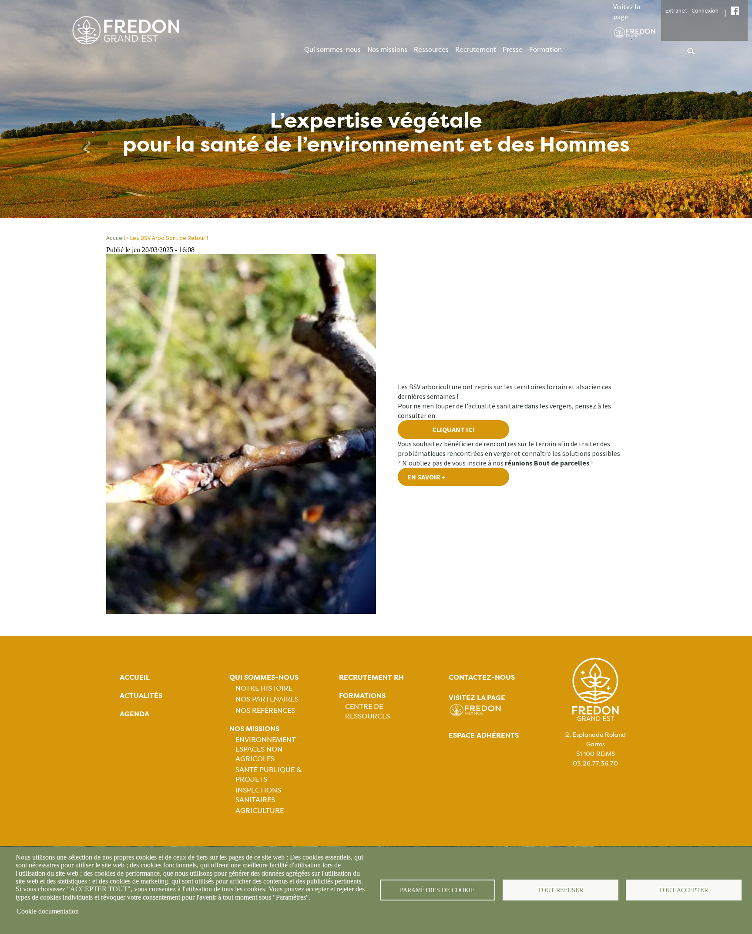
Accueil (115, 238)
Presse (513, 49)
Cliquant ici (453, 429)
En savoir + (426, 476)
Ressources (431, 49)
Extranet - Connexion (691, 10)
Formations (362, 695)
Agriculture (259, 810)
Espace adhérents (484, 735)
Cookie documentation (48, 911)
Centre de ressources (367, 711)
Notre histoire (263, 688)
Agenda (134, 713)
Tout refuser (560, 890)
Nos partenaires (267, 699)
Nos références (265, 710)
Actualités (141, 695)
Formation (545, 49)
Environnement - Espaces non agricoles (268, 749)
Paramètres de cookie (437, 890)
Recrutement (475, 49)
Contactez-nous (482, 677)
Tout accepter (683, 890)
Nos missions (387, 49)
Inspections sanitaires (258, 795)
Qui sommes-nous (332, 49)
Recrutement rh (371, 677)
